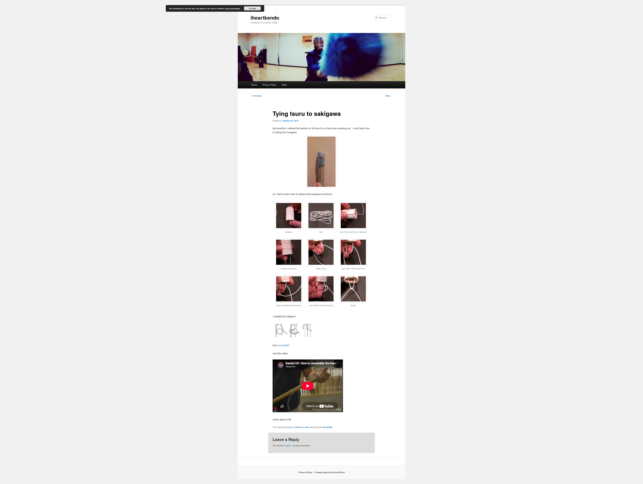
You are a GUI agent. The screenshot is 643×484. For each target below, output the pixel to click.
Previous (256, 95)
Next (388, 95)
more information (232, 8)
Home (254, 84)
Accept (252, 8)
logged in (288, 445)
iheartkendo (265, 17)
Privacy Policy (269, 84)
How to (298, 427)
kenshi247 (284, 345)
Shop (284, 84)
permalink (328, 427)
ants (307, 427)
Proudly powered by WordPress (330, 472)
